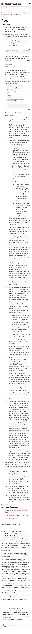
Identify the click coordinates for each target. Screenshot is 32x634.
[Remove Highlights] (26, 13)
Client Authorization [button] (9, 505)
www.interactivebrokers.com (15, 619)
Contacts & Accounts (6, 14)
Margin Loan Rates (6, 578)
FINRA (15, 610)
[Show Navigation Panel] (29, 3)
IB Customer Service (14, 566)
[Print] (23, 13)
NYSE (11, 610)
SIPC (19, 610)
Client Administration (14, 13)
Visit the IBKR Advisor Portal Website (16, 515)
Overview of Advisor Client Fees (19, 399)
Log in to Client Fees (11, 518)
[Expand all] (29, 13)
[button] (29, 7)
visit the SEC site (9, 596)
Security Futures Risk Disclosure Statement (12, 585)
